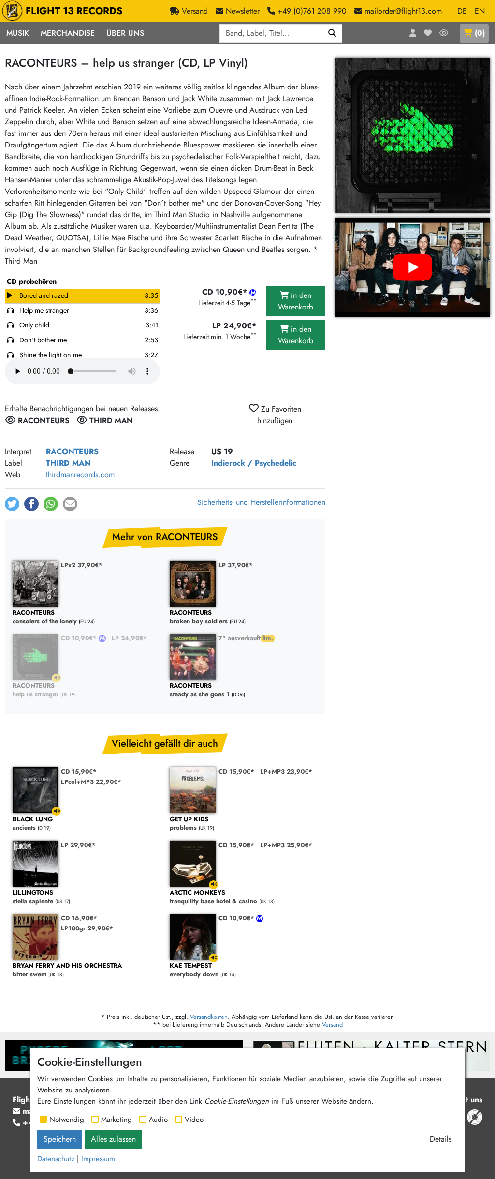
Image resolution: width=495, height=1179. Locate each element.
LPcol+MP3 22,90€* (91, 781)
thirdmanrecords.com (80, 474)
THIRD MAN (68, 463)
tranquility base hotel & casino (213, 897)
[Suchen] (332, 33)
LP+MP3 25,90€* (286, 845)
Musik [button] (17, 33)
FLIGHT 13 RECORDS (74, 11)
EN (480, 10)
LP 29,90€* (78, 845)
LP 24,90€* (129, 638)
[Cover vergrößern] (412, 135)
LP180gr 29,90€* (87, 928)
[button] (12, 504)
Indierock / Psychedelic (253, 463)
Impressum (98, 1158)
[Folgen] (444, 33)
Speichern (60, 1139)
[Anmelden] (413, 33)
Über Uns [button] (125, 33)
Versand (332, 1024)
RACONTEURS (72, 451)
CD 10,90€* (80, 638)
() (480, 33)
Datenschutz (55, 1158)
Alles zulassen (113, 1139)
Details (440, 1139)
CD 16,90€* (79, 918)
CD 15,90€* (79, 771)
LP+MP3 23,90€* (286, 771)
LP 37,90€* (235, 565)
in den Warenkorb (295, 301)
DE (462, 10)
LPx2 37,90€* (81, 565)
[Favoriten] (428, 33)
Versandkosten (209, 1016)
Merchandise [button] (68, 33)
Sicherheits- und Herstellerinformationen (261, 502)
